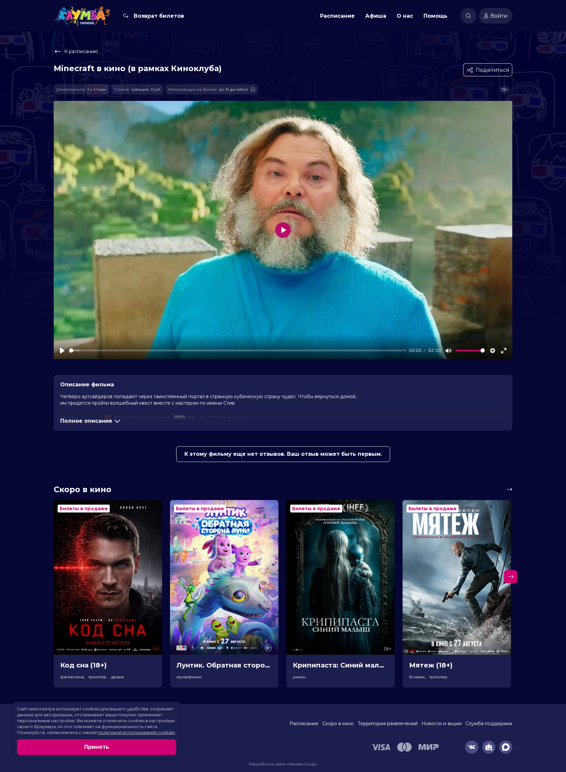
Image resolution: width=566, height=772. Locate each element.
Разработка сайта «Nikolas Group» (283, 764)
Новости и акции (442, 723)
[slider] (237, 350)
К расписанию (81, 51)
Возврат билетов (159, 16)
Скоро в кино (338, 723)
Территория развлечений (388, 723)
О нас (405, 16)
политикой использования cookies (136, 732)
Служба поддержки (488, 723)
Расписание (337, 16)
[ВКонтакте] (471, 747)
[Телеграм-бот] (488, 747)
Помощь (435, 16)
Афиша (375, 16)
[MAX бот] (505, 747)
